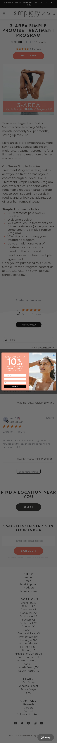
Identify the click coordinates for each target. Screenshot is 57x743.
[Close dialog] (54, 353)
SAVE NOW (14, 386)
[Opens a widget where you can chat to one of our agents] (45, 737)
